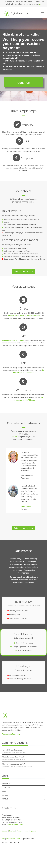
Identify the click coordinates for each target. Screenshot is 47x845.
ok (40, 4)
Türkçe (26, 831)
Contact (5, 795)
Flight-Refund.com (20, 13)
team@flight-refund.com (15, 824)
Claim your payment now (23, 271)
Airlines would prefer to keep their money (24, 315)
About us (5, 791)
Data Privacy (11, 838)
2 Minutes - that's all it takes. (13, 340)
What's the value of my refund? (13, 757)
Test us (14, 436)
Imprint (19, 838)
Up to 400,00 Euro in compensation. (27, 371)
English (12, 831)
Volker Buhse (26, 506)
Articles (5, 799)
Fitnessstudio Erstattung (11, 734)
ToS (3, 838)
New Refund (6, 783)
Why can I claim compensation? (13, 764)
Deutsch (5, 831)
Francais (19, 831)
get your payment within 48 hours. (27, 398)
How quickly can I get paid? (12, 750)
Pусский (33, 831)
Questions (6, 787)
